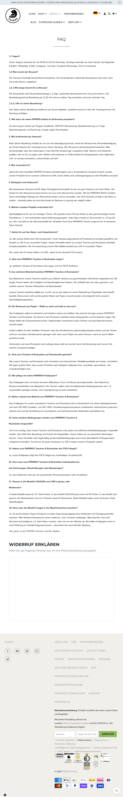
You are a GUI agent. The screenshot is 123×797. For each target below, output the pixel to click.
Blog (33, 22)
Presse (59, 659)
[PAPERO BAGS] (13, 15)
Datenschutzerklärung (71, 676)
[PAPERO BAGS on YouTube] (18, 651)
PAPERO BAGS (69, 771)
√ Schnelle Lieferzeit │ (65, 740)
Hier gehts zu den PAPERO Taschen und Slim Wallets (34, 531)
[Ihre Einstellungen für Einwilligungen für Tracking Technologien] (5, 794)
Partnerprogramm (81, 659)
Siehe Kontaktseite (87, 66)
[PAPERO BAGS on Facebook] (8, 651)
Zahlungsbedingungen (71, 667)
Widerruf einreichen (70, 693)
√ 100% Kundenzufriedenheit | (87, 751)
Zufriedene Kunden (51, 22)
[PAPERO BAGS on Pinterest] (27, 651)
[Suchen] (109, 13)
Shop (41, 13)
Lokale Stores (96, 650)
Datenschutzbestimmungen (76, 723)
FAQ (73, 642)
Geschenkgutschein (69, 650)
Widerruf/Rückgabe (69, 684)
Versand (104, 659)
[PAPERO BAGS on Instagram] (37, 651)
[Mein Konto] (105, 13)
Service (54, 13)
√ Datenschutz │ (101, 740)
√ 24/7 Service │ (65, 751)
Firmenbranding (74, 13)
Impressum (62, 701)
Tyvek (48, 292)
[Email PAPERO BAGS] (8, 659)
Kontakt (94, 693)
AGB (93, 667)
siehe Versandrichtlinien (93, 94)
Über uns (73, 22)
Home (32, 13)
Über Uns (61, 642)
